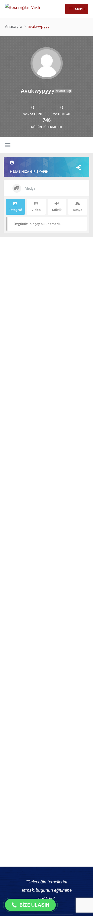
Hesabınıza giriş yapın (29, 171)
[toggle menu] (7, 145)
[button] (30, 905)
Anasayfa (13, 26)
